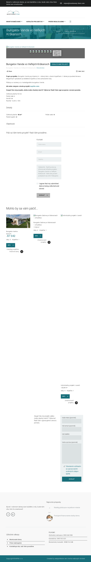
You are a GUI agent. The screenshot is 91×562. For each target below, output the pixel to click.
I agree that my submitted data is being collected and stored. (49, 186)
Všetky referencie (70, 31)
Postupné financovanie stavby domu (67, 516)
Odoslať (42, 195)
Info (9, 245)
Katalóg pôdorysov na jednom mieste (67, 507)
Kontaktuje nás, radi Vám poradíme (22, 546)
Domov (58, 31)
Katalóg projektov (13, 249)
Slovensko (41, 68)
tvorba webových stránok (76, 558)
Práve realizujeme (16, 543)
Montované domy (16, 539)
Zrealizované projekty (60, 64)
